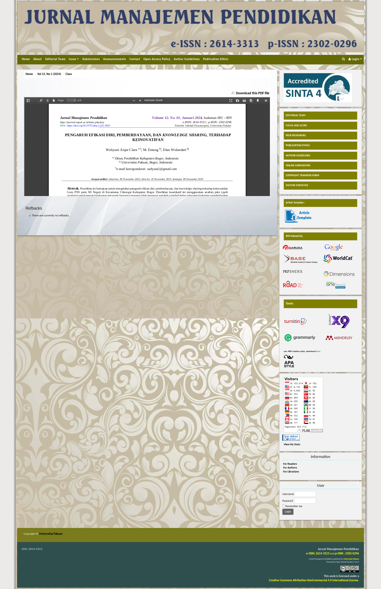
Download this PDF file (252, 93)
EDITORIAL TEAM (295, 115)
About (37, 59)
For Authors (290, 468)
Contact (134, 59)
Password (287, 501)
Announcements (114, 59)
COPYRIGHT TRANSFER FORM (302, 175)
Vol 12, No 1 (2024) (49, 74)
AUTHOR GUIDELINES (298, 155)
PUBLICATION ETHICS (298, 145)
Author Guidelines (187, 59)
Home (26, 59)
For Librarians (291, 471)
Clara (68, 74)
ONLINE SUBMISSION (298, 165)
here (318, 351)
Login (355, 59)
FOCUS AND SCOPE (296, 125)
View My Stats (292, 444)
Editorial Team (55, 59)
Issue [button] (73, 59)
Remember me (294, 506)
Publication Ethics (215, 59)
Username (288, 494)
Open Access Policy (156, 59)
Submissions (91, 59)
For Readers (290, 464)
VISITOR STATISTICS (297, 185)
